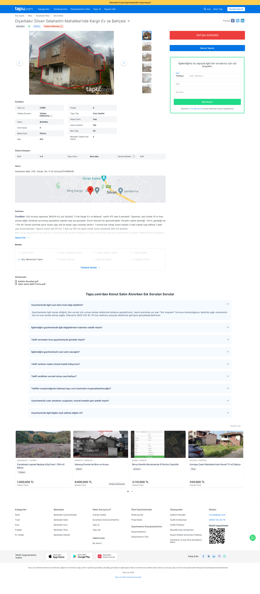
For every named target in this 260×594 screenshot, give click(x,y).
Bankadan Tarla (61, 530)
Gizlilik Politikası (177, 525)
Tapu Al (97, 9)
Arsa (17, 525)
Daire (17, 515)
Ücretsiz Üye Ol (236, 9)
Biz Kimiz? (97, 543)
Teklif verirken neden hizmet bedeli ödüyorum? (55, 364)
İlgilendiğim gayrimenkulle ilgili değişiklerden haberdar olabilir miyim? (66, 327)
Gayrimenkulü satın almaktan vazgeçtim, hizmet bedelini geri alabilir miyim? (70, 400)
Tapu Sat (97, 530)
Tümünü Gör (235, 426)
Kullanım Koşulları (178, 515)
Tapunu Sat (110, 9)
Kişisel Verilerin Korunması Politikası (186, 535)
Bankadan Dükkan (62, 535)
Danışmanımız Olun (80, 9)
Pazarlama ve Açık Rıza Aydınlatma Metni (186, 541)
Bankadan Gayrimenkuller (65, 515)
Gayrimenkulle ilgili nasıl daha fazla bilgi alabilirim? (57, 305)
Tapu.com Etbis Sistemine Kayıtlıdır (128, 577)
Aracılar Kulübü (99, 515)
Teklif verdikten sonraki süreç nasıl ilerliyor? (54, 376)
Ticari (17, 520)
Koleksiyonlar (60, 9)
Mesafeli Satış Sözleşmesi (182, 530)
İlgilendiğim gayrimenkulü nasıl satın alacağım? (55, 351)
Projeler (18, 530)
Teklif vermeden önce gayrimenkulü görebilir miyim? (58, 339)
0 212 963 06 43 (195, 109)
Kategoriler (43, 9)
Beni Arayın (207, 102)
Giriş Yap (218, 9)
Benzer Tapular (207, 48)
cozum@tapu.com (217, 515)
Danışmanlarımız (138, 532)
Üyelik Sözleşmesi (178, 520)
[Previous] (18, 456)
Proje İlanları (136, 520)
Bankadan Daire (61, 520)
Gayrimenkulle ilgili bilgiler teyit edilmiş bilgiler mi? (57, 413)
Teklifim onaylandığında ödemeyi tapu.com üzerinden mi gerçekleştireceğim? (71, 388)
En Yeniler (19, 535)
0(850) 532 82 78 (217, 520)
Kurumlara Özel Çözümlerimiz (106, 520)
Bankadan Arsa (60, 525)
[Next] (242, 456)
